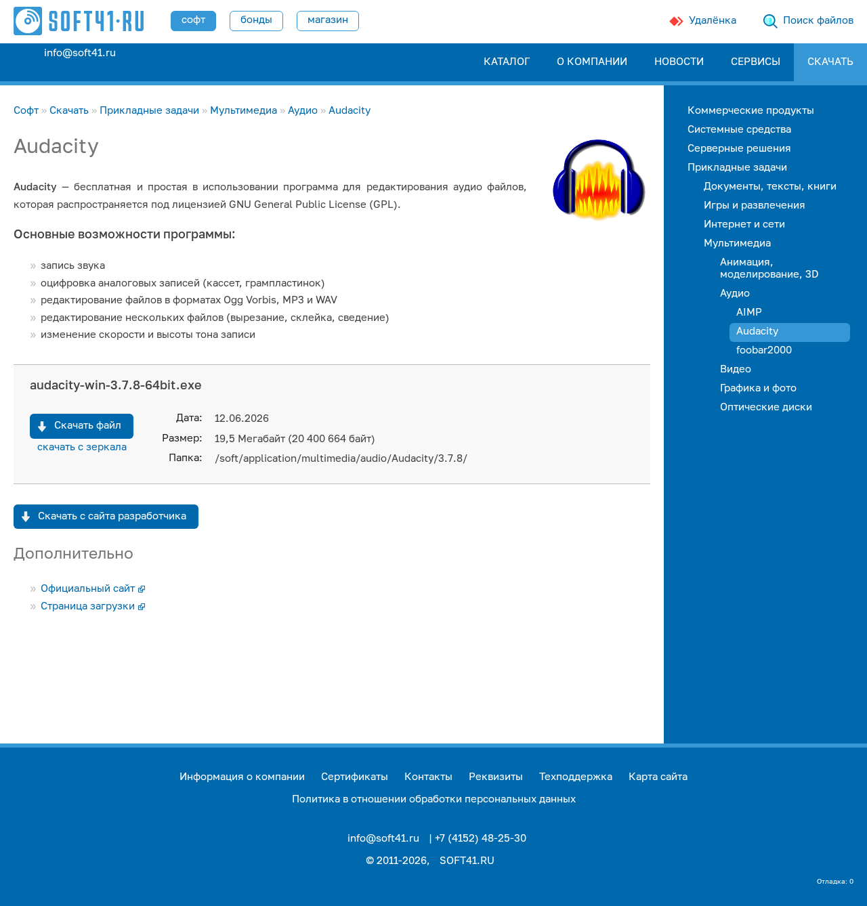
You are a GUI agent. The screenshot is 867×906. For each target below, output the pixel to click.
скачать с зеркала (82, 447)
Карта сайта (658, 777)
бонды (256, 20)
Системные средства (739, 130)
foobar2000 (764, 350)
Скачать (69, 111)
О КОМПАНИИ (592, 62)
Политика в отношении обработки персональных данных (434, 799)
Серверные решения (739, 149)
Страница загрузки (88, 606)
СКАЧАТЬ (830, 62)
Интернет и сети (744, 224)
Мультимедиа (243, 111)
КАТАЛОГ (507, 62)
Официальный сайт (88, 589)
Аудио (303, 111)
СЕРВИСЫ (755, 62)
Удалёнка (712, 21)
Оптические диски (766, 407)
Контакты (428, 777)
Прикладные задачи (149, 111)
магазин (328, 20)
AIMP (749, 312)
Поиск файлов (818, 21)
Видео (735, 369)
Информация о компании (242, 777)
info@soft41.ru (80, 53)
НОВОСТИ (679, 62)
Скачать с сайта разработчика (112, 516)
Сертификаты (354, 777)
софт (193, 20)
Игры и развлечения (754, 205)
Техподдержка (575, 777)
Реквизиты (496, 777)
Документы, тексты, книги (770, 186)
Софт (26, 111)
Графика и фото (758, 388)
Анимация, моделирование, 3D (769, 268)
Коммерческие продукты (751, 111)
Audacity (350, 111)
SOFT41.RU (467, 861)
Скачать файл (87, 425)
